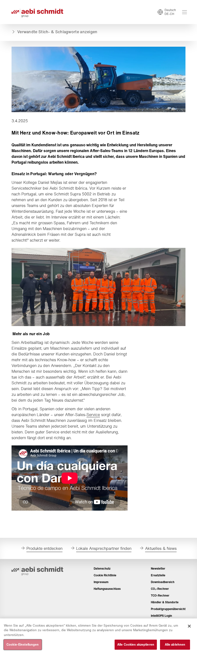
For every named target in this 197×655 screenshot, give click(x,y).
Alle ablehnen (175, 644)
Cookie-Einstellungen (22, 644)
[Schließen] (189, 626)
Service (93, 414)
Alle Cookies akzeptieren (135, 644)
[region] (98, 636)
